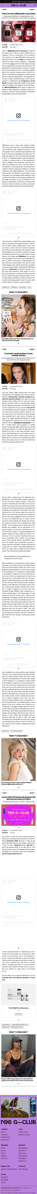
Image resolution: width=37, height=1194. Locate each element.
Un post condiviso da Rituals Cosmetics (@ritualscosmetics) (20, 922)
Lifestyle (4, 1158)
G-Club (4, 44)
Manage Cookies (24, 1134)
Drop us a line (23, 1169)
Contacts (4, 1134)
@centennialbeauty (10, 556)
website (12, 64)
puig (29, 287)
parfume (14, 287)
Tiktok (3, 1182)
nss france (22, 1158)
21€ (18, 1010)
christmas (5, 1025)
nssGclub (5, 287)
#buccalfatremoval (24, 556)
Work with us (5, 1137)
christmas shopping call (20, 1025)
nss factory (5, 1140)
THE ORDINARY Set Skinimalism (18, 1008)
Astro (3, 1148)
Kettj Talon (13, 47)
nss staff (12, 832)
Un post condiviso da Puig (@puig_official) (19, 140)
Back (5, 9)
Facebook (4, 1177)
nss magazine (23, 1148)
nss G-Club (22, 1153)
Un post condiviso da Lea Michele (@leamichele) (18, 489)
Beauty (3, 1150)
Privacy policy (23, 1132)
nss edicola (22, 1161)
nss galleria (22, 1156)
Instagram (4, 1180)
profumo (22, 287)
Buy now (18, 1014)
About (3, 1132)
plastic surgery (16, 731)
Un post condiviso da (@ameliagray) (18, 664)
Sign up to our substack (9, 1169)
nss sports (22, 1150)
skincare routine (17, 1027)
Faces (3, 1153)
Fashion (3, 1156)
